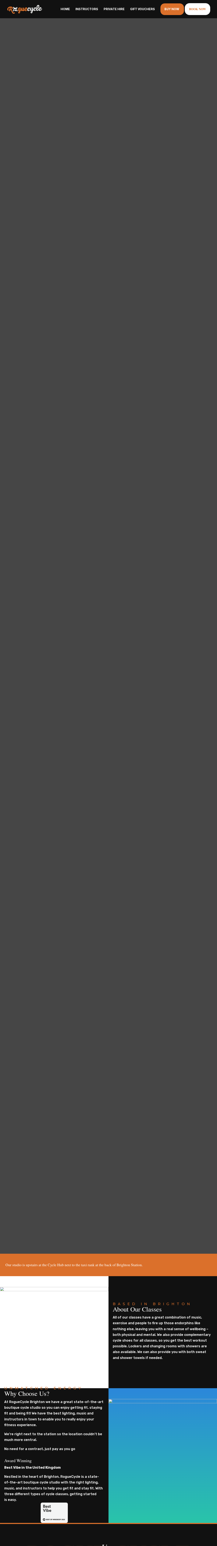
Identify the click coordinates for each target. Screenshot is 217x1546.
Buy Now (171, 9)
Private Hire (114, 9)
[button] (199, 1532)
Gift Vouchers (142, 9)
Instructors (86, 9)
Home (65, 9)
